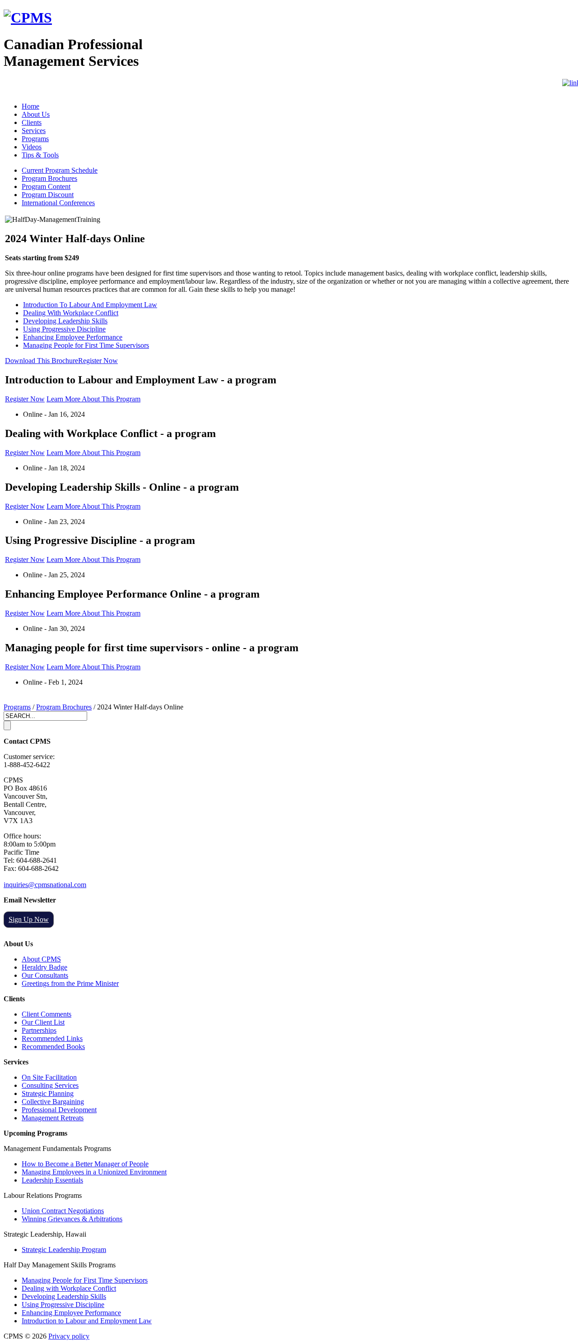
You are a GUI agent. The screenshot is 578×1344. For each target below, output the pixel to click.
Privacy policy (68, 1336)
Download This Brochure (41, 360)
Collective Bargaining (53, 1101)
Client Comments (46, 1014)
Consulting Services (50, 1085)
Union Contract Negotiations (63, 1211)
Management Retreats (53, 1118)
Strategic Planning (48, 1093)
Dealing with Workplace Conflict (69, 1288)
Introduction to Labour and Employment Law (87, 1321)
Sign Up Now (29, 919)
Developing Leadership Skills (65, 321)
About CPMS (41, 959)
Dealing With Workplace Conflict (70, 313)
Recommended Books (53, 1046)
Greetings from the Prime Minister (70, 983)
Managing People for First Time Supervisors (86, 345)
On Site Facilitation (49, 1077)
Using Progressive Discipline (64, 329)
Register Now (98, 360)
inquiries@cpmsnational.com (45, 884)
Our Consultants (45, 975)
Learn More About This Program (93, 399)
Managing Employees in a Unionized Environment (94, 1172)
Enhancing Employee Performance (72, 337)
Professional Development (59, 1110)
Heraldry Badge (44, 967)
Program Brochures (64, 707)
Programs (17, 707)
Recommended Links (52, 1038)
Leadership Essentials (52, 1180)
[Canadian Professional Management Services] (28, 17)
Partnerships (39, 1030)
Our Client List (43, 1022)
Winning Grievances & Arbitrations (72, 1219)
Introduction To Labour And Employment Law (90, 304)
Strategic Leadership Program (64, 1249)
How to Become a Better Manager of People (85, 1164)
